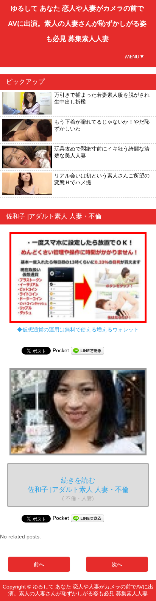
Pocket (61, 350)
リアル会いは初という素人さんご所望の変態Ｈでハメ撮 (102, 179)
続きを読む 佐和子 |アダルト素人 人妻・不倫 (78, 489)
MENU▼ (135, 56)
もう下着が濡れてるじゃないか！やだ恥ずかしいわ (102, 125)
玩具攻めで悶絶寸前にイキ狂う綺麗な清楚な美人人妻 (102, 152)
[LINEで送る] (87, 350)
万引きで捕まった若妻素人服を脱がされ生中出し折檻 (102, 98)
